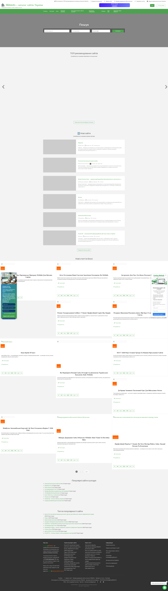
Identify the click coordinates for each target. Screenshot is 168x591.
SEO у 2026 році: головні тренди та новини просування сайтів (140, 353)
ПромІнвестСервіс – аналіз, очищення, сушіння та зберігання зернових (64, 527)
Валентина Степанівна (89, 236)
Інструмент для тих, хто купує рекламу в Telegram (140, 275)
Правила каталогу (63, 11)
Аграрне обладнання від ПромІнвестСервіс (56, 521)
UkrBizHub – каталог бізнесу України (54, 498)
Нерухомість (82, 218)
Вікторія (88, 218)
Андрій (58, 306)
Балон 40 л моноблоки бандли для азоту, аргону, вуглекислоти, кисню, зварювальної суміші (69, 514)
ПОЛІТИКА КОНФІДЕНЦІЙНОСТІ (108, 580)
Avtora (80, 197)
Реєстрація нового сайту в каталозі (77, 11)
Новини (103, 11)
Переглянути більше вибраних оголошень (84, 122)
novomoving (115, 437)
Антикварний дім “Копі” (51, 489)
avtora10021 (89, 200)
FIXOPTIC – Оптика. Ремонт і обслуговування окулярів (59, 533)
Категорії (52, 11)
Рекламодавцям (110, 566)
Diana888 (93, 163)
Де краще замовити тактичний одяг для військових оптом (140, 390)
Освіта (81, 236)
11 (82, 471)
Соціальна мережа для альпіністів (54, 500)
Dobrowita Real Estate (84, 215)
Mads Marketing (49, 487)
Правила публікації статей (112, 548)
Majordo (80, 143)
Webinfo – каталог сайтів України (24, 4)
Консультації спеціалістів (84, 163)
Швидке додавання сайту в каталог (124, 1)
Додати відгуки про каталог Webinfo (157, 1)
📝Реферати (82, 200)
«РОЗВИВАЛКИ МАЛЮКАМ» (52, 493)
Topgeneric (49, 63)
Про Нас (108, 11)
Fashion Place (48, 529)
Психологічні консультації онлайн (88, 161)
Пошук (118, 31)
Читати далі (62, 283)
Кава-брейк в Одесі (28, 353)
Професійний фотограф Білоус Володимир (56, 491)
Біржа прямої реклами (55, 90)
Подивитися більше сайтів (84, 250)
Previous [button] (2, 87)
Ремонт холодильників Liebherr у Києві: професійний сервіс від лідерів (83, 313)
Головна (45, 11)
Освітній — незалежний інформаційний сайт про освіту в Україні (96, 233)
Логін (152, 5)
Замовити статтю (140, 1)
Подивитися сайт (49, 77)
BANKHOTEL (48, 485)
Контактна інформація (92, 11)
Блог (57, 11)
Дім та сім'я (82, 145)
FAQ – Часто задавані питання (71, 582)
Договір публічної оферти (112, 560)
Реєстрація (161, 5)
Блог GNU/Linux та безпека (52, 495)
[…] (96, 150)
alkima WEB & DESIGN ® (51, 531)
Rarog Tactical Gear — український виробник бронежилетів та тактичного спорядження (103, 179)
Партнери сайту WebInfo (117, 11)
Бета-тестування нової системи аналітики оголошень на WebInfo (84, 275)
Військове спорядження (84, 181)
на (46, 545)
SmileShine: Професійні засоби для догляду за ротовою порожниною (63, 523)
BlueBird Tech (88, 145)
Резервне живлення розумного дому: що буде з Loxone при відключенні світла (92, 564)
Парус (46, 518)
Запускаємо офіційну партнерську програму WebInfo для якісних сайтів (93, 546)
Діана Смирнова (94, 181)
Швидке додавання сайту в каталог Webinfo (84, 578)
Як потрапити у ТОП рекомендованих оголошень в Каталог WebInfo (72, 1)
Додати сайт (109, 1)
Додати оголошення (97, 1)
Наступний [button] (165, 87)
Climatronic (48, 497)
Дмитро (2, 268)
